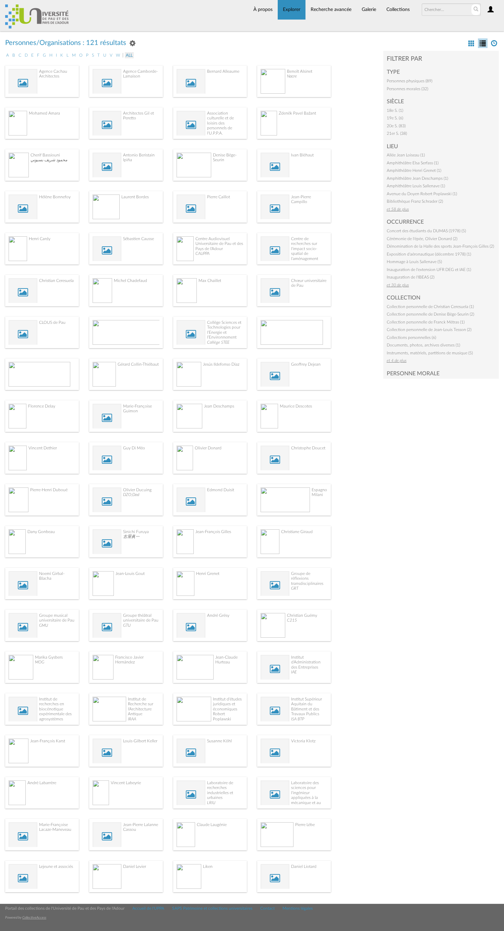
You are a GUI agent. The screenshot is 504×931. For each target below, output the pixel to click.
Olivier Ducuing (137, 490)
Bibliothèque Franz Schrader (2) (415, 201)
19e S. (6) (395, 118)
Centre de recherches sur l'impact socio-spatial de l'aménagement (304, 249)
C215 (292, 620)
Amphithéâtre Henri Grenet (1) (414, 170)
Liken (208, 866)
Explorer (291, 9)
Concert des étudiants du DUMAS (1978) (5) (426, 231)
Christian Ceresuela (56, 281)
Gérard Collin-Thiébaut (138, 364)
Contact (267, 908)
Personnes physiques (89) (409, 81)
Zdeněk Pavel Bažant (297, 113)
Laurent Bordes (135, 197)
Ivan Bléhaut (302, 155)
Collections (398, 9)
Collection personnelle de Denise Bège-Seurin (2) (430, 314)
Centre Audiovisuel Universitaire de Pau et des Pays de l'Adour (219, 244)
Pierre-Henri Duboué (49, 490)
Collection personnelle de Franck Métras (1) (426, 322)
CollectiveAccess (34, 917)
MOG (39, 662)
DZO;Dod (131, 495)
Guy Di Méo (134, 448)
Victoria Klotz (303, 741)
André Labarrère (41, 783)
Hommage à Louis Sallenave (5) (414, 262)
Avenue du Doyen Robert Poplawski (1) (422, 194)
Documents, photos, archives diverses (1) (423, 345)
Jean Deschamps (219, 406)
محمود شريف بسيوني (49, 160)
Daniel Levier (134, 866)
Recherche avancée (331, 9)
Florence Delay (41, 406)
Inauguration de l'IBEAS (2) (410, 277)
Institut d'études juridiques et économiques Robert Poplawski (227, 709)
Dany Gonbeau (41, 532)
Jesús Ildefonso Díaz (221, 364)
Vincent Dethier (42, 448)
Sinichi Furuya (136, 532)
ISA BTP (297, 719)
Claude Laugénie (212, 825)
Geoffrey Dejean (306, 364)
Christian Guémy (302, 615)
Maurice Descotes (296, 406)
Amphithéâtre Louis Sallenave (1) (416, 186)
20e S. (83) (396, 126)
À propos (263, 9)
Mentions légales (298, 908)
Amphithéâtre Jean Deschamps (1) (417, 178)
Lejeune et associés (56, 866)
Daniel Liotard (303, 866)
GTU (127, 625)
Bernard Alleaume (223, 71)
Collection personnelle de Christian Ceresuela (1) (430, 307)
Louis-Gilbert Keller (140, 741)
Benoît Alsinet (299, 71)
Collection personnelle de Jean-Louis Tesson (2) (429, 330)
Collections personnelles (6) (411, 337)
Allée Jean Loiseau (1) (406, 155)
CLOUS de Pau (52, 322)
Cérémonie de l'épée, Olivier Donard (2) (422, 239)
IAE (294, 672)
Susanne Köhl (219, 741)
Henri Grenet (207, 573)
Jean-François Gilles (213, 532)
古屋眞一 (131, 536)
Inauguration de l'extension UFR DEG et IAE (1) (429, 270)
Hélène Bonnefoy (55, 197)
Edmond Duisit (220, 490)
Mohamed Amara (44, 113)
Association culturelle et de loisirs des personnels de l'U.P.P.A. (220, 123)
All (129, 55)
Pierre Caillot (218, 197)
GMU (43, 625)
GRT (294, 588)
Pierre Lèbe (305, 825)
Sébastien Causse (138, 239)
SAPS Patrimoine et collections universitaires (212, 908)
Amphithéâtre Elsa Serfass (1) (413, 163)
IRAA (132, 719)
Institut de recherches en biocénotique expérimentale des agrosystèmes (55, 709)
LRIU (211, 803)
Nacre (292, 76)
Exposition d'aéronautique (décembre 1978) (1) (429, 254)
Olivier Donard (208, 448)
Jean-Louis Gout (130, 573)
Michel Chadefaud (130, 281)
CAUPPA (202, 253)
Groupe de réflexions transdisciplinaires (307, 578)
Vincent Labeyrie (126, 783)
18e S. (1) (395, 110)
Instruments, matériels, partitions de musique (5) (430, 353)
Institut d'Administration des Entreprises (306, 662)
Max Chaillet (210, 281)
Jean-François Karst (47, 741)
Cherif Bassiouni (45, 155)
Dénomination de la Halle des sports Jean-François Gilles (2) (440, 246)
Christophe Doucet (308, 448)
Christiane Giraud (297, 532)
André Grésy (218, 615)
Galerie (369, 9)
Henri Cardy (39, 239)
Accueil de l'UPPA (148, 908)
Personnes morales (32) (407, 89)
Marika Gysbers (49, 657)
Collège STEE (218, 342)
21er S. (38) (397, 133)
